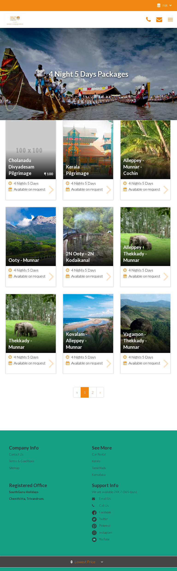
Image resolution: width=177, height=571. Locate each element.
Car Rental (99, 454)
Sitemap (14, 468)
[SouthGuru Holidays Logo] (15, 19)
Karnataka (99, 474)
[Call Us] (148, 20)
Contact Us (16, 454)
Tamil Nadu (99, 468)
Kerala (96, 461)
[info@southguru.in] (159, 20)
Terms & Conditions (21, 461)
